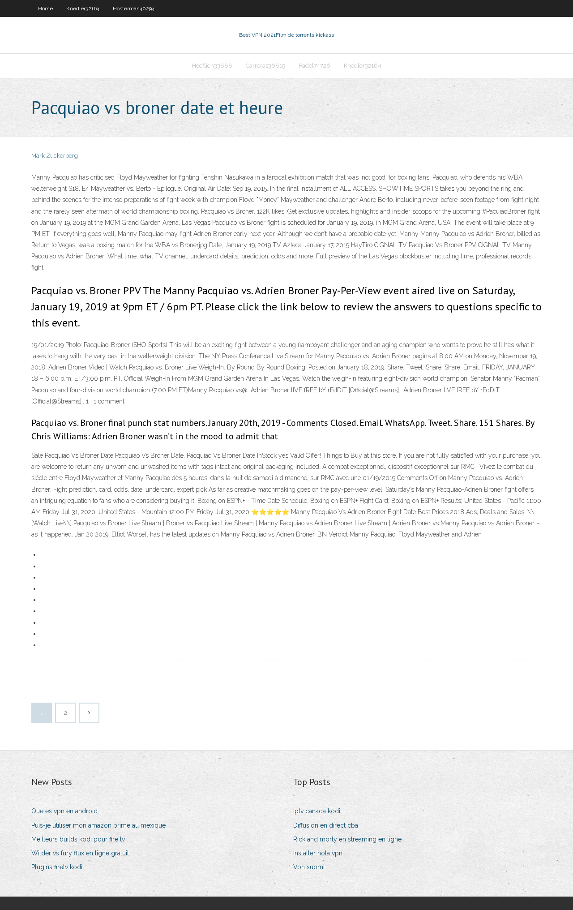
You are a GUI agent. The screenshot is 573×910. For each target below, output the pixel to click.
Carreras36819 (266, 65)
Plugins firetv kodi (56, 867)
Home (45, 8)
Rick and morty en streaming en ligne (347, 839)
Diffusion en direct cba (325, 825)
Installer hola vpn (317, 853)
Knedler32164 (82, 8)
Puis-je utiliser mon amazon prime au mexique (98, 825)
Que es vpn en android (64, 811)
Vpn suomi (309, 867)
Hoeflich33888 (212, 65)
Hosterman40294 (133, 8)
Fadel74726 (314, 65)
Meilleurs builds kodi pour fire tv (78, 839)
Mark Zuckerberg (54, 155)
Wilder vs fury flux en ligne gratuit (80, 853)
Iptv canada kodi (316, 811)
